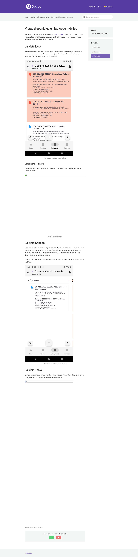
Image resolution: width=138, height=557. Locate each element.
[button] (51, 537)
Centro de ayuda (94, 6)
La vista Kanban (96, 52)
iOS (56, 34)
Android (61, 34)
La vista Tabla (96, 56)
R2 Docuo (29, 553)
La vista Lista (96, 47)
